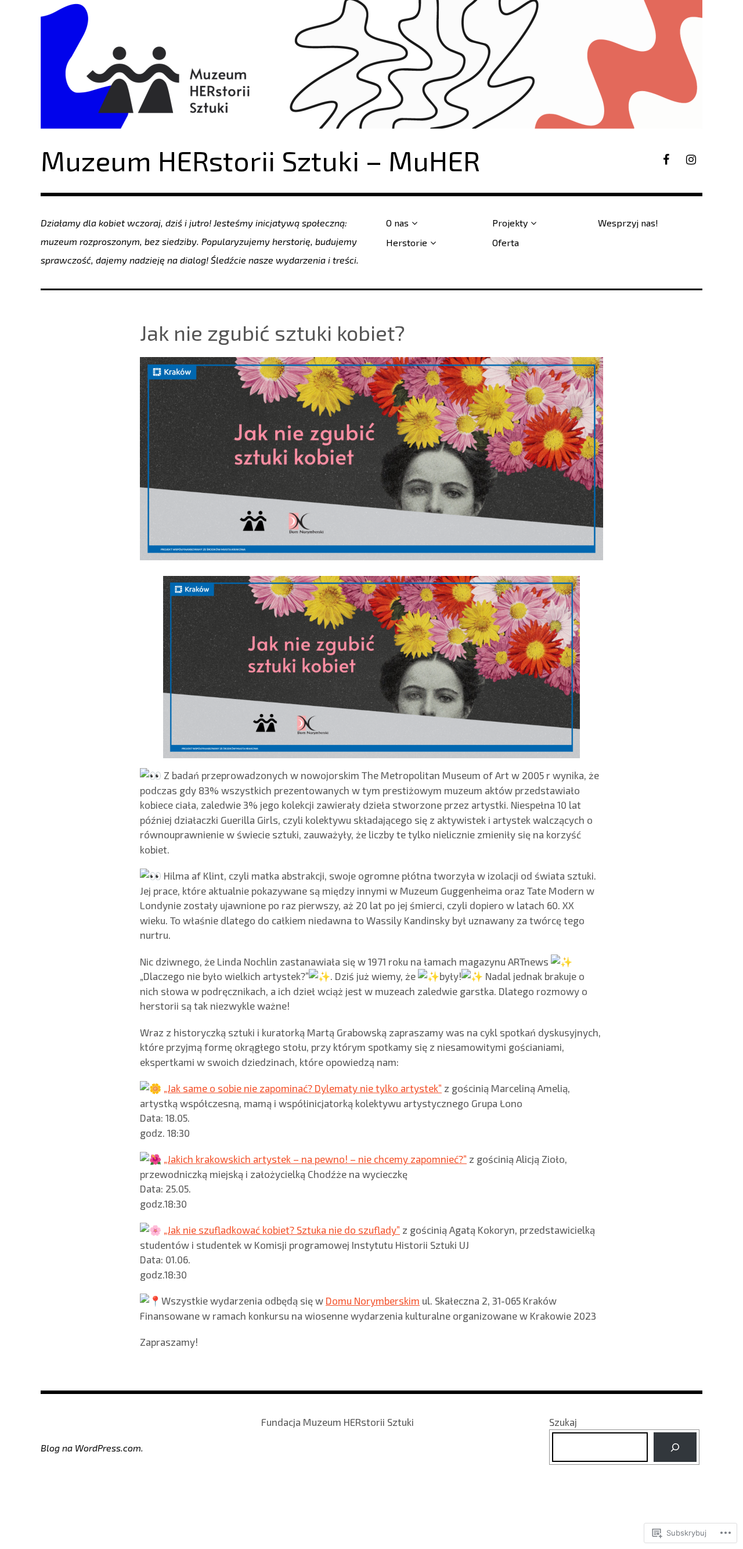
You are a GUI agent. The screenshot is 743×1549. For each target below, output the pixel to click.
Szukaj (563, 1422)
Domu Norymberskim (373, 1300)
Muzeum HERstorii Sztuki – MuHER (260, 160)
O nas (397, 222)
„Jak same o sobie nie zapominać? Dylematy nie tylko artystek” (303, 1088)
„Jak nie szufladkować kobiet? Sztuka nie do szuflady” (282, 1229)
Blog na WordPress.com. (92, 1447)
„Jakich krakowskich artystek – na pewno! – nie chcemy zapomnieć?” (315, 1159)
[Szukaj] (675, 1447)
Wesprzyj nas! (628, 222)
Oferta (505, 242)
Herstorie (406, 242)
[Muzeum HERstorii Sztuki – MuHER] (371, 64)
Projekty (510, 222)
